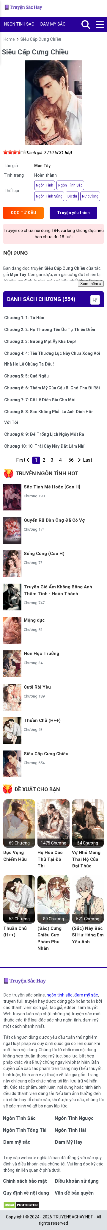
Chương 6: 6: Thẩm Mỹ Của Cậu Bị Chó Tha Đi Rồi (52, 388)
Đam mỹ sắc (16, 1142)
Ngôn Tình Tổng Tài (24, 1130)
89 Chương (53, 918)
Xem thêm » (90, 283)
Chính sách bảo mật (25, 1181)
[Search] (86, 25)
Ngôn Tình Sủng (49, 196)
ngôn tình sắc (60, 995)
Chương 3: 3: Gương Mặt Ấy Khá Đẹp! (40, 341)
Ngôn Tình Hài (70, 1130)
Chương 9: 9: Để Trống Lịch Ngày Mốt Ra (44, 434)
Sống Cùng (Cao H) (44, 553)
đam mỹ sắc (86, 995)
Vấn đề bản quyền (74, 1193)
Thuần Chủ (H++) (42, 720)
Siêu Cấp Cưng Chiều (46, 753)
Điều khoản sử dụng (77, 1181)
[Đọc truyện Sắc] (24, 8)
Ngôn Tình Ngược (74, 1118)
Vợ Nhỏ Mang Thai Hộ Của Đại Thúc (86, 859)
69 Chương (19, 843)
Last (87, 460)
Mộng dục (34, 620)
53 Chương (19, 918)
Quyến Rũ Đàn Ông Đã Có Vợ (54, 520)
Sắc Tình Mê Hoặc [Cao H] (52, 487)
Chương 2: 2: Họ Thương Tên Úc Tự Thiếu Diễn (49, 329)
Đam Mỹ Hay (68, 1142)
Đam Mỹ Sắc (52, 24)
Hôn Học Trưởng (41, 653)
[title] (79, 460)
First (20, 460)
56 (71, 460)
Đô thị (72, 196)
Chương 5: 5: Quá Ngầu (26, 376)
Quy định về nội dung (26, 1193)
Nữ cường (90, 196)
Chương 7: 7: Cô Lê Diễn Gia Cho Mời (39, 399)
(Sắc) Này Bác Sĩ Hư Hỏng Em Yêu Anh (88, 935)
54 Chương (87, 843)
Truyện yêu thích (73, 212)
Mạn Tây (42, 165)
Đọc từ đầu (23, 212)
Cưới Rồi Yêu (37, 687)
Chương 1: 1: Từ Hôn (24, 317)
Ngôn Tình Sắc (19, 24)
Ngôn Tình (44, 185)
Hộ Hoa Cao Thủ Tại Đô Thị (50, 859)
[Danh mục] (100, 25)
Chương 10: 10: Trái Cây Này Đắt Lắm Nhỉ (44, 446)
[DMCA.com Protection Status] (21, 1207)
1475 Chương (53, 843)
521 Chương (87, 918)
